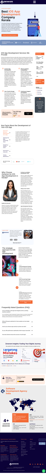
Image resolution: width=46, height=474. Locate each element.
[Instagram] (35, 464)
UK (14, 424)
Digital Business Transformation (8, 439)
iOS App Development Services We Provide (40, 57)
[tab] (6, 132)
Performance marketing (40, 350)
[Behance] (43, 464)
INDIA (14, 414)
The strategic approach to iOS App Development (39, 72)
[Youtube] (40, 464)
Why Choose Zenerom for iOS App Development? (39, 67)
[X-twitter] (33, 464)
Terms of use (6, 467)
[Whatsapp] (43, 471)
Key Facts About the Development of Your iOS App (39, 62)
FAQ (37, 76)
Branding (3, 445)
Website (31, 420)
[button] (1, 358)
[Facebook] (30, 464)
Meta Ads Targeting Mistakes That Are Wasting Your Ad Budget (16, 363)
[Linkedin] (38, 464)
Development (4, 454)
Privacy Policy (11, 467)
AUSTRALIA (32, 424)
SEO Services (13, 454)
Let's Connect (36, 467)
